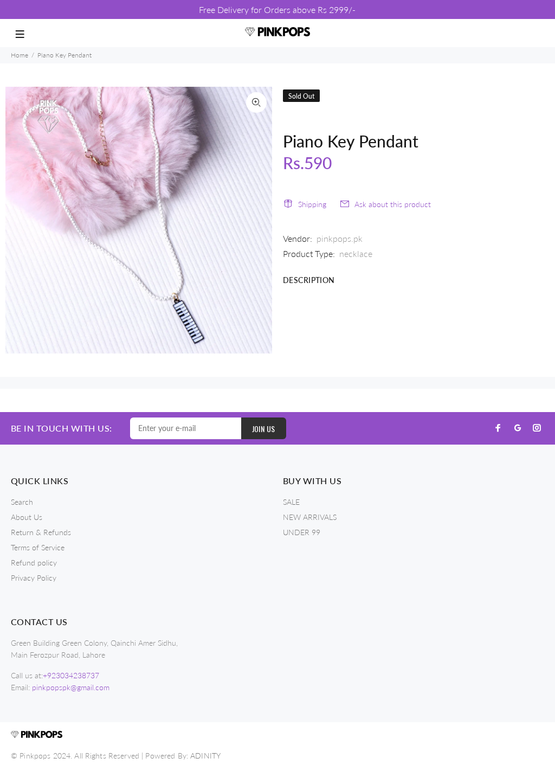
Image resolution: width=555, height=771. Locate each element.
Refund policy (34, 562)
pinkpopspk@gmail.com (70, 687)
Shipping (312, 204)
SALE (291, 501)
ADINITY (205, 755)
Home (19, 55)
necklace (355, 253)
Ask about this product (392, 204)
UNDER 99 (301, 532)
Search (22, 501)
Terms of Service (37, 547)
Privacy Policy (33, 577)
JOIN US (263, 428)
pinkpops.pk (340, 238)
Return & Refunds (41, 532)
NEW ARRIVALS (310, 517)
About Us (26, 517)
